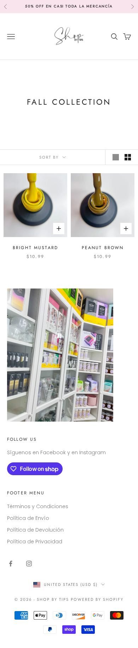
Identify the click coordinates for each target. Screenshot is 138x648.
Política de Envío (28, 518)
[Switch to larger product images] (116, 157)
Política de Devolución (35, 529)
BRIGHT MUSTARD (35, 248)
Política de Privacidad (34, 541)
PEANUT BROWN (103, 248)
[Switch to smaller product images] (128, 157)
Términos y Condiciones (37, 506)
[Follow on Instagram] (29, 563)
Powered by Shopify (97, 599)
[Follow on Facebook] (10, 563)
